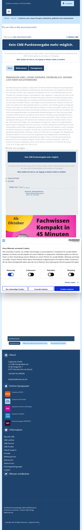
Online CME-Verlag (27, 510)
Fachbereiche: (15, 343)
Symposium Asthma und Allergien (22, 407)
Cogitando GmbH (33, 522)
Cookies (7, 470)
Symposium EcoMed (18, 414)
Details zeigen (70, 282)
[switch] (31, 274)
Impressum (8, 460)
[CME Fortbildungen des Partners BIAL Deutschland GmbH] (41, 30)
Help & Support (10, 450)
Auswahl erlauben (41, 289)
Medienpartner (10, 456)
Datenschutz (9, 463)
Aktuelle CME (9, 437)
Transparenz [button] (36, 68)
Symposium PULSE (17, 392)
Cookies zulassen (67, 289)
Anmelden (68, 3)
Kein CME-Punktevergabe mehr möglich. (41, 44)
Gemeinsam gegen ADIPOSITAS (21, 421)
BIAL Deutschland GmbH (22, 37)
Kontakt (11, 181)
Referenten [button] (21, 68)
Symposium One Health (19, 399)
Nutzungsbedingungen (13, 466)
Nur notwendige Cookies (15, 289)
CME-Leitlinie (9, 440)
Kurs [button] (10, 68)
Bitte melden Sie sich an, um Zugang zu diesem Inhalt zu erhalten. (41, 59)
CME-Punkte (9, 447)
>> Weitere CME (72, 37)
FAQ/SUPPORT (13, 178)
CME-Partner (9, 443)
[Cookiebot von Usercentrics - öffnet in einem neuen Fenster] (70, 240)
